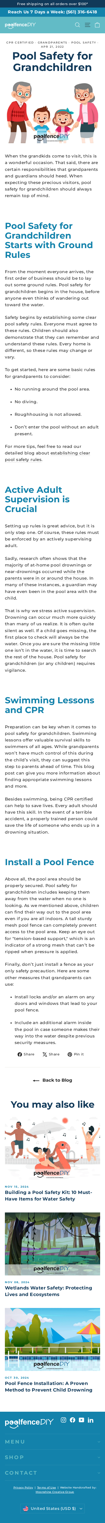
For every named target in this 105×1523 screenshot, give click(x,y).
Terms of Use (46, 1487)
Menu (15, 1442)
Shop (14, 1457)
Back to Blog (56, 1080)
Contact (21, 1473)
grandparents (52, 42)
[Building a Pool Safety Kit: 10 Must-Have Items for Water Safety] (52, 1148)
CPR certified (20, 42)
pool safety (83, 42)
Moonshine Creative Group (55, 1492)
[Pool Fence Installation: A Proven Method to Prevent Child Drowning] (52, 1339)
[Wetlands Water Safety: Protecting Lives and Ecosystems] (52, 1243)
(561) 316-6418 (81, 11)
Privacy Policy (23, 1487)
